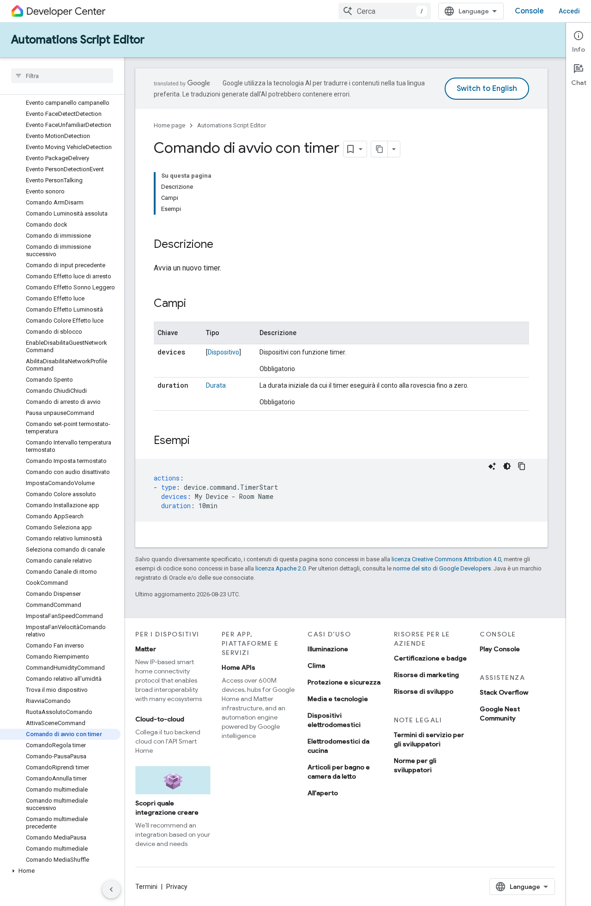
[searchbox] (62, 75)
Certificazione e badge (430, 658)
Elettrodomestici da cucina (338, 746)
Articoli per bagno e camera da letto (339, 771)
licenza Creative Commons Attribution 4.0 (446, 559)
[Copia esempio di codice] (521, 466)
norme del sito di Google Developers (442, 568)
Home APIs (238, 667)
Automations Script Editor (78, 40)
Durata (216, 385)
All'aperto (323, 793)
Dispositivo (223, 352)
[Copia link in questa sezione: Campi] (195, 304)
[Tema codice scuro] (507, 466)
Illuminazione (328, 649)
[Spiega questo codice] (492, 466)
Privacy (176, 886)
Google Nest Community (500, 713)
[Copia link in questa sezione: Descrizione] (222, 245)
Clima (316, 665)
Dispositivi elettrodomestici (334, 720)
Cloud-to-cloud (159, 719)
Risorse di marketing (426, 675)
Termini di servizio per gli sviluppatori (429, 739)
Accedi (569, 11)
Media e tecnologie (338, 699)
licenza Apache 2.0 (280, 568)
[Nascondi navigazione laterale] (111, 889)
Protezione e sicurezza (344, 682)
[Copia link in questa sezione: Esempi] (199, 441)
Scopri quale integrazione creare (167, 807)
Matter (145, 649)
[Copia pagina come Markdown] (379, 149)
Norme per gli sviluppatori (415, 765)
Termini (146, 886)
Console (529, 11)
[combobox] (384, 11)
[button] (60, 870)
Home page (169, 125)
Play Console (500, 649)
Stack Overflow (504, 692)
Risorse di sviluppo (423, 691)
